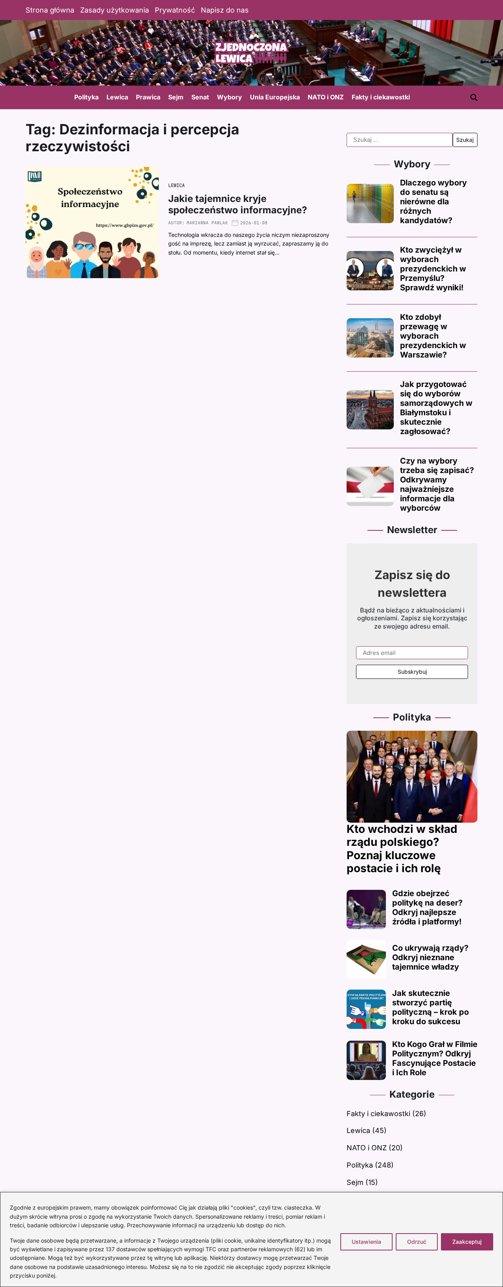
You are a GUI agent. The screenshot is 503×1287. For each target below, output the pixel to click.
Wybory (229, 97)
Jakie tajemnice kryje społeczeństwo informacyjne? (237, 204)
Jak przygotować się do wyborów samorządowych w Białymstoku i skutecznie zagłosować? (436, 408)
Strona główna (50, 10)
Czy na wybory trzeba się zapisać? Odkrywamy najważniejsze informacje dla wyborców (437, 484)
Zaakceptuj (467, 1241)
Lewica (117, 97)
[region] (251, 1239)
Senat (200, 97)
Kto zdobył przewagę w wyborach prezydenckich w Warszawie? (433, 335)
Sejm (176, 97)
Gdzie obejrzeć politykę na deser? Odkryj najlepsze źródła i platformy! (427, 907)
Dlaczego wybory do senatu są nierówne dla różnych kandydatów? (433, 201)
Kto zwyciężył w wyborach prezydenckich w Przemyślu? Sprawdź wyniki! (433, 268)
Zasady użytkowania (114, 10)
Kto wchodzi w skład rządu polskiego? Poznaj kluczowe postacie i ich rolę (402, 848)
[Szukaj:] (400, 140)
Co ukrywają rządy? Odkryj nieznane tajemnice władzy (430, 957)
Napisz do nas (225, 10)
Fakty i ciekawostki (381, 97)
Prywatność (175, 10)
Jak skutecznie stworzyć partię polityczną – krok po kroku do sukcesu (430, 1007)
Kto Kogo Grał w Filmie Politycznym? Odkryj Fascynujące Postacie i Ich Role (434, 1058)
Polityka (86, 97)
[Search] (473, 97)
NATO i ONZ (326, 97)
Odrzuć (416, 1241)
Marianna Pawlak (207, 223)
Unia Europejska (275, 97)
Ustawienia (366, 1241)
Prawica (148, 97)
